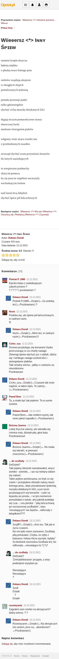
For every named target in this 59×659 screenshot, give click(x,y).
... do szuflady (16, 461)
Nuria (12, 311)
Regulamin (35, 656)
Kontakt (45, 656)
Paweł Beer (15, 396)
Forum (16, 656)
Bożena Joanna (17, 425)
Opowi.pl (8, 5)
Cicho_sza (14, 343)
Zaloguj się (7, 643)
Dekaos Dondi (16, 237)
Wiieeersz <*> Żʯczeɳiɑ (37, 214)
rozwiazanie (15, 605)
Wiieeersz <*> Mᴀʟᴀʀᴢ (31, 211)
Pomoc (25, 656)
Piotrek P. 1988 (17, 279)
